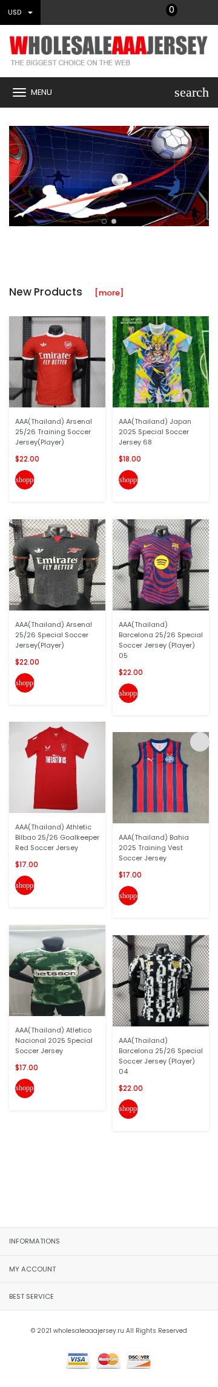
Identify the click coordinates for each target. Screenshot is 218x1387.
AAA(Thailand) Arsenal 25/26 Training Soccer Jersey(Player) (53, 432)
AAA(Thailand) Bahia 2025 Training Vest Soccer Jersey (154, 847)
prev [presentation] (18, 173)
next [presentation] (200, 173)
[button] (104, 221)
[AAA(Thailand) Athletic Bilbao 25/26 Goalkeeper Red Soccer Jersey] (57, 767)
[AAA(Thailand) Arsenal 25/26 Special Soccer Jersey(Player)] (57, 564)
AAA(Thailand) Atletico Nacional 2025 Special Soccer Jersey (54, 1040)
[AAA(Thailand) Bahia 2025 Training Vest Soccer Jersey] (161, 777)
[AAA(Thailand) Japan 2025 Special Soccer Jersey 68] (161, 361)
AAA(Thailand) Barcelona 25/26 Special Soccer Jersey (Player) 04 (161, 1056)
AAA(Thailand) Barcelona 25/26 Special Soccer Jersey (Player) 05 (161, 640)
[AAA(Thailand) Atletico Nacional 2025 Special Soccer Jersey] (57, 969)
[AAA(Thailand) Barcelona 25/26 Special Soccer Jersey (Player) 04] (161, 979)
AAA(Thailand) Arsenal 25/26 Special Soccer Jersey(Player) (53, 635)
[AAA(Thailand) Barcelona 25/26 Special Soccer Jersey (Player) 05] (161, 564)
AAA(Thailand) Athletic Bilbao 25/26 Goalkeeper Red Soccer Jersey (57, 837)
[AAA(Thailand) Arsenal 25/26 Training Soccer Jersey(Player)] (57, 361)
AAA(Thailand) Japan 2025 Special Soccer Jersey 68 (155, 432)
